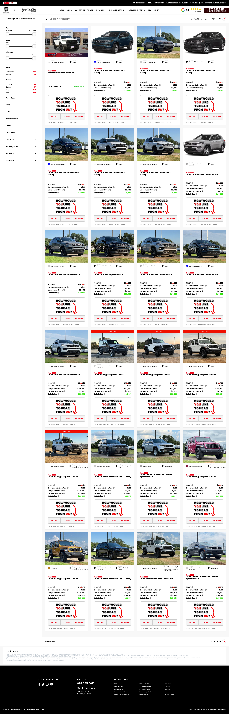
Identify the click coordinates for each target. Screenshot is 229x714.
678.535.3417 (139, 3)
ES (15, 3)
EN (8, 3)
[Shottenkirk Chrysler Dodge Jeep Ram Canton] (29, 10)
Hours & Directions (216, 11)
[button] (86, 42)
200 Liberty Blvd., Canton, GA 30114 (213, 3)
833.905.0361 (79, 86)
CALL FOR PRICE (54, 87)
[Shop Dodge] (9, 10)
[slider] (7, 34)
